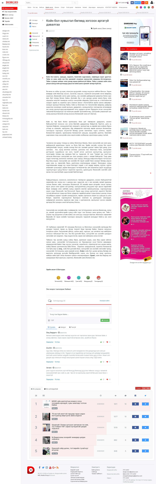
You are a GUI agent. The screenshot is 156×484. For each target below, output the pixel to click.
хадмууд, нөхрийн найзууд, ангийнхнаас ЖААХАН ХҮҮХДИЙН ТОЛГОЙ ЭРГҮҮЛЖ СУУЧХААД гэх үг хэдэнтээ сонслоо (141, 233)
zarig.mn (5, 71)
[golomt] (136, 32)
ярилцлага (100, 7)
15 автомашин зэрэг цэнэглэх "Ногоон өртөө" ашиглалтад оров (140, 118)
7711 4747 (126, 470)
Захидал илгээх (127, 256)
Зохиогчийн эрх (75, 473)
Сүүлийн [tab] (52, 327)
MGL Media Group (43, 475)
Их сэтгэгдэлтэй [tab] (52, 389)
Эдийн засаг (49, 7)
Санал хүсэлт (75, 475)
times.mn (5, 116)
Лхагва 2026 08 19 (142, 12)
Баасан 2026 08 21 (105, 12)
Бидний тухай (75, 470)
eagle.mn (5, 65)
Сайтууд (94, 472)
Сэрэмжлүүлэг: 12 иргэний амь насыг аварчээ (140, 155)
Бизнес (57, 7)
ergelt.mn (5, 68)
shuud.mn (5, 63)
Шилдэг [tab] (63, 327)
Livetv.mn (5, 55)
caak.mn (5, 36)
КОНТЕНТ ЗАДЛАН (111, 7)
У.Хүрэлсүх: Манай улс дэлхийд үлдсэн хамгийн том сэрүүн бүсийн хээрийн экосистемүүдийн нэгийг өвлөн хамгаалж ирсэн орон (140, 131)
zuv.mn (5, 76)
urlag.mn (5, 84)
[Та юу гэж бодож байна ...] (79, 314)
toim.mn (5, 129)
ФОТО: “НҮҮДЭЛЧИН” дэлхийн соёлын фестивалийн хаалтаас (140, 144)
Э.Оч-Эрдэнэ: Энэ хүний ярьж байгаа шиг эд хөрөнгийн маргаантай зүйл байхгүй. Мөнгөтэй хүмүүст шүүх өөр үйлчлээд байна (140, 68)
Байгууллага (96, 470)
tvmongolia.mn (7, 118)
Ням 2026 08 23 (68, 12)
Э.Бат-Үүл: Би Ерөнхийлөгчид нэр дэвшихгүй (139, 81)
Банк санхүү (8, 15)
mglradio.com (7, 102)
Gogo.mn (5, 33)
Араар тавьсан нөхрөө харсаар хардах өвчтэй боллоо (139, 206)
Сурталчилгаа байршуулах (79, 481)
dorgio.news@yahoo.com (130, 472)
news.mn (5, 39)
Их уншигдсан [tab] (132, 49)
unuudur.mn (6, 97)
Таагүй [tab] (73, 327)
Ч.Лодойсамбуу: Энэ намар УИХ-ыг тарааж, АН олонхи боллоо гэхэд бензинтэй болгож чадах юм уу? (139, 93)
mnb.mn (5, 52)
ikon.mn (5, 49)
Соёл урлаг (69, 7)
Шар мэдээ (92, 7)
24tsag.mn (6, 60)
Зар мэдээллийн (10, 11)
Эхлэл (29, 7)
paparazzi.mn (7, 134)
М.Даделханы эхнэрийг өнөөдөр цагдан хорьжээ (68, 438)
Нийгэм (41, 7)
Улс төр (35, 7)
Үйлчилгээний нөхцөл (77, 477)
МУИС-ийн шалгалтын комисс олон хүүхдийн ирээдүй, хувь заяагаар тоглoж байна (69, 403)
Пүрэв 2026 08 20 (123, 12)
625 (138, 3)
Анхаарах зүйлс (105, 300)
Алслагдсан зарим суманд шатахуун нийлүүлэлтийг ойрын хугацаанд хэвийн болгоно (140, 106)
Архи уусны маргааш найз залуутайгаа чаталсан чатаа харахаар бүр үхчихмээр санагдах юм (140, 219)
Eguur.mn (5, 57)
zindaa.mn (6, 41)
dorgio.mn (5, 31)
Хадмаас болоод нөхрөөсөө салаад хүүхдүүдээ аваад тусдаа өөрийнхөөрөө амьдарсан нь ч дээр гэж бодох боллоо (140, 249)
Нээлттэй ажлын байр (77, 479)
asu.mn (4, 89)
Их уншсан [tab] (36, 389)
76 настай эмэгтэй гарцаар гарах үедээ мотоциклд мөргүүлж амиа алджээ (68, 415)
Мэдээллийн (9, 8)
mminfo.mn (6, 79)
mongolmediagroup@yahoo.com (132, 476)
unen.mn (5, 86)
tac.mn (4, 132)
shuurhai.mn (6, 94)
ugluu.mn (5, 81)
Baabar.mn (6, 44)
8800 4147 (126, 474)
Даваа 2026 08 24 (50, 12)
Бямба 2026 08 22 (86, 12)
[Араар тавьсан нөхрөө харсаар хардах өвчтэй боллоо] (125, 208)
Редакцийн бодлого (77, 472)
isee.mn (5, 100)
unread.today (7, 137)
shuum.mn (6, 113)
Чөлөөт (84, 7)
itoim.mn (5, 108)
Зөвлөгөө (78, 7)
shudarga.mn (7, 92)
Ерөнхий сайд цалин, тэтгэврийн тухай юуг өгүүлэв (70, 449)
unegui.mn (6, 124)
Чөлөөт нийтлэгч (97, 473)
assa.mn (5, 126)
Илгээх (106, 320)
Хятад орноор (123, 7)
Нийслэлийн (8, 24)
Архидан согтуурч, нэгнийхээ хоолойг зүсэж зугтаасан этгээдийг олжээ (140, 54)
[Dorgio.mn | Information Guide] (31, 470)
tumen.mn (5, 110)
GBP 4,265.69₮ (123, 2)
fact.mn (5, 105)
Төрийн (7, 21)
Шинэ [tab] (123, 49)
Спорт (63, 7)
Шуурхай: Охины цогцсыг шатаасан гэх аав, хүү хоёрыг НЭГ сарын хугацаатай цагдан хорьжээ (70, 427)
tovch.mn (5, 47)
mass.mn (5, 121)
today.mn (5, 73)
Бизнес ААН (8, 18)
